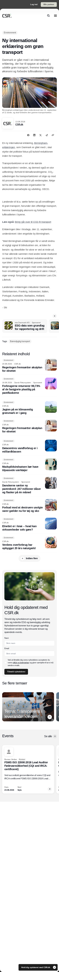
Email (6, 648)
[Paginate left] (4, 707)
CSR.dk (19, 124)
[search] (48, 15)
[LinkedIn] (34, 135)
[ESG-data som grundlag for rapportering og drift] (24, 326)
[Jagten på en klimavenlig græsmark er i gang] (29, 408)
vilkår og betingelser (21, 662)
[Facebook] (28, 135)
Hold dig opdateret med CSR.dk (36, 967)
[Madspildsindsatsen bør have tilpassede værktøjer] (29, 465)
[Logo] (7, 16)
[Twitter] (40, 135)
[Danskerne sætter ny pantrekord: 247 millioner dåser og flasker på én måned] (29, 485)
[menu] (55, 15)
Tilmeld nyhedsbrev (16, 672)
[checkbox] (5, 662)
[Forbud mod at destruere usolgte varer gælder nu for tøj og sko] (29, 506)
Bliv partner (48, 4)
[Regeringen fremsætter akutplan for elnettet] (29, 366)
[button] (54, 316)
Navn (6, 638)
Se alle (48, 736)
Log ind (33, 4)
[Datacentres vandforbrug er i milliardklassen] (29, 446)
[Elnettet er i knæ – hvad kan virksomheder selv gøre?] (29, 524)
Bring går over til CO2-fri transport (33, 222)
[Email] (46, 135)
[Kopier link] (53, 135)
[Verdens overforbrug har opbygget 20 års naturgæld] (29, 543)
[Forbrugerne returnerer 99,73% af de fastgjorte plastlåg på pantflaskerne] (29, 386)
